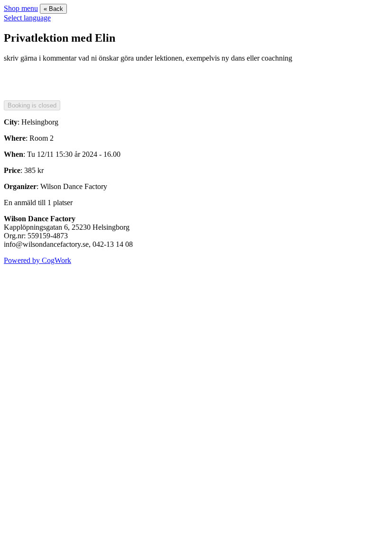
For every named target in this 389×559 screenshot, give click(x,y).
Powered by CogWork (37, 260)
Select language (27, 18)
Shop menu (21, 8)
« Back (53, 8)
